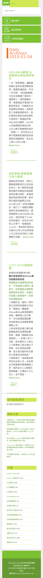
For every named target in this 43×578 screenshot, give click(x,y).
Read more (14, 145)
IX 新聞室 (10, 483)
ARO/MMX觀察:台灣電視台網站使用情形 (21, 75)
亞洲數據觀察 (11, 501)
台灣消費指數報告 (13, 515)
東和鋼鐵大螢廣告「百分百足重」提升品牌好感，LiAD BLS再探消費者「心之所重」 (20, 431)
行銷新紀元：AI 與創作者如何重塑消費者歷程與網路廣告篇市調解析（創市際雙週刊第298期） (21, 422)
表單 (22, 404)
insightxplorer (14, 151)
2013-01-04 (14, 150)
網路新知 (13, 385)
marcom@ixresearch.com (25, 573)
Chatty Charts (11, 473)
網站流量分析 (14, 152)
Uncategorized (12, 496)
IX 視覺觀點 (11, 487)
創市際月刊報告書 (13, 510)
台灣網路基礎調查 (13, 519)
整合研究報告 (14, 244)
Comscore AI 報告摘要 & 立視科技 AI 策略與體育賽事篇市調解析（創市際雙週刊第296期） (20, 447)
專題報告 (10, 524)
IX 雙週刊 (10, 492)
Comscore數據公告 (13, 478)
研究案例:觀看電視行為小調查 (20, 175)
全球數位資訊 (11, 505)
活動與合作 (10, 533)
